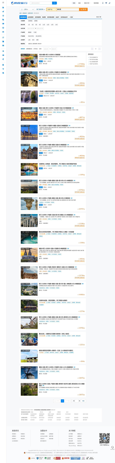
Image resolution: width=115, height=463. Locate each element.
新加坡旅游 (85, 417)
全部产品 (50, 9)
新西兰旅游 (85, 414)
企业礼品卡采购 (43, 436)
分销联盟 (42, 434)
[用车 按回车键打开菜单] (3, 32)
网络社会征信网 (41, 458)
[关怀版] (109, 3)
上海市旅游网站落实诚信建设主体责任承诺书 (76, 455)
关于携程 (71, 434)
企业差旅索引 (15, 441)
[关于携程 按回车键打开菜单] (3, 73)
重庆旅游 (85, 419)
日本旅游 (67, 417)
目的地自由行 (64, 17)
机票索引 (14, 436)
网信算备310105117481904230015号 (84, 450)
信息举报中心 (48, 458)
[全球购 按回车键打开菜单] (3, 51)
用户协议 (71, 438)
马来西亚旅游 (33, 414)
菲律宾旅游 (41, 414)
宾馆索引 (14, 434)
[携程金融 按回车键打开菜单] (3, 59)
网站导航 (23, 436)
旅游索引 (49, 410)
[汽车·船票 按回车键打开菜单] (3, 27)
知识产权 (79, 443)
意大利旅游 (67, 414)
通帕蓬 (59, 412)
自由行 (57, 17)
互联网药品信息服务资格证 (46, 452)
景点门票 (98, 17)
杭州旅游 (50, 419)
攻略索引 (23, 434)
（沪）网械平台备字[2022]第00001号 (61, 452)
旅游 (20, 13)
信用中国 (65, 458)
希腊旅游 (76, 414)
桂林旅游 (76, 419)
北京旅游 (32, 419)
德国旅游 (41, 415)
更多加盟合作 (43, 441)
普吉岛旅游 (41, 417)
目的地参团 (38, 17)
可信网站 (57, 458)
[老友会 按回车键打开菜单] (3, 69)
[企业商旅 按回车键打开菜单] (3, 65)
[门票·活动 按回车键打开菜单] (3, 23)
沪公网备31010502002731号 (32, 452)
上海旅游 (41, 419)
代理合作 (42, 438)
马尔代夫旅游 (33, 417)
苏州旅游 (59, 419)
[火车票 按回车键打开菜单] (3, 15)
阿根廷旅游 (50, 415)
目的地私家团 (50, 17)
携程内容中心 (72, 443)
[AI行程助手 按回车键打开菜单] (3, 37)
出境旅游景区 (44, 410)
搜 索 (84, 9)
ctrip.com (41, 450)
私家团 (44, 17)
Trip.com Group (72, 445)
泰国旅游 (25, 13)
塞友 (32, 412)
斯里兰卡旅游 (51, 414)
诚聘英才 (79, 436)
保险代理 (51, 436)
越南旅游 (59, 414)
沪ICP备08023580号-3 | (70, 450)
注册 (79, 3)
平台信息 (90, 452)
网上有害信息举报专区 (75, 458)
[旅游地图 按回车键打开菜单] (3, 45)
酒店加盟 (51, 438)
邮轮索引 (23, 438)
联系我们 (71, 436)
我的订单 (86, 3)
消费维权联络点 (83, 458)
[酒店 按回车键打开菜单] (3, 7)
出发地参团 (30, 17)
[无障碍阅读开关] (106, 3)
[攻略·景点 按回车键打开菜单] (3, 41)
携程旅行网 (19, 3)
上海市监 (33, 458)
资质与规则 (95, 452)
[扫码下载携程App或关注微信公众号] (103, 3)
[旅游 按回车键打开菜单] (3, 19)
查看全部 (53, 410)
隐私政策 (79, 438)
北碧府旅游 (30, 13)
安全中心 (79, 441)
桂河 (67, 412)
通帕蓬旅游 (23, 17)
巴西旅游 (32, 415)
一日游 (71, 17)
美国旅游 (76, 417)
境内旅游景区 (37, 410)
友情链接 (51, 434)
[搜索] (54, 3)
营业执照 (71, 441)
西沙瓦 (41, 412)
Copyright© (31, 450)
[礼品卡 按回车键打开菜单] (3, 55)
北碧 (50, 412)
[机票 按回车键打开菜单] (3, 11)
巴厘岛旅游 (50, 417)
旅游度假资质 (84, 452)
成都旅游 (67, 419)
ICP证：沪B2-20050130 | (59, 450)
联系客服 (96, 3)
